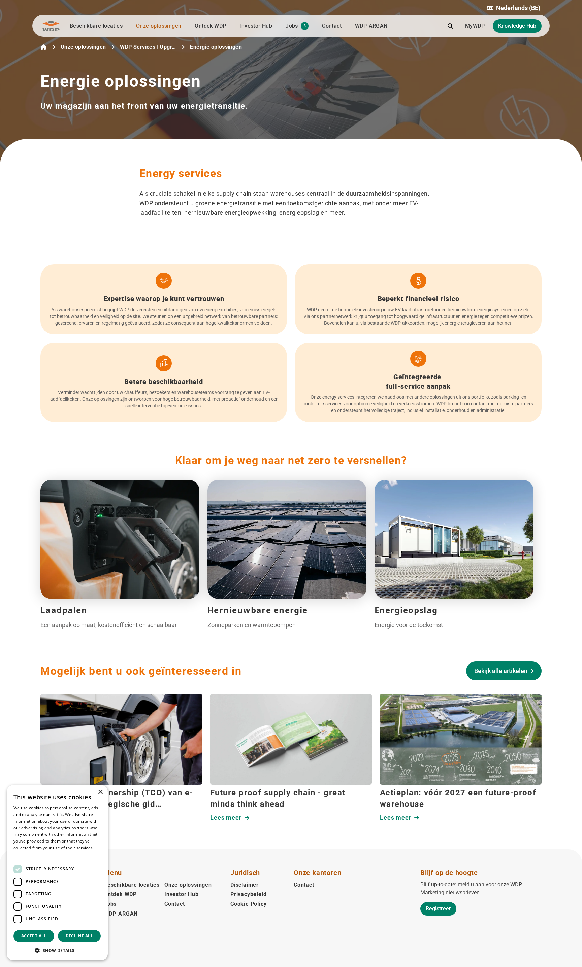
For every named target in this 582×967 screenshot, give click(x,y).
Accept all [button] (33, 936)
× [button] (100, 792)
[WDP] (51, 26)
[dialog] (57, 872)
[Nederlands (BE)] (43, 47)
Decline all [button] (79, 936)
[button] (513, 8)
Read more (24, 854)
